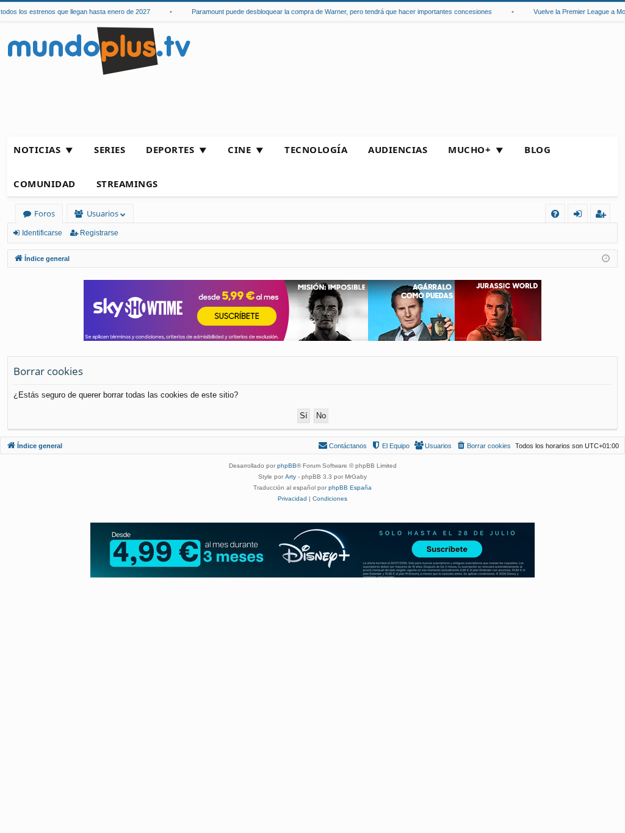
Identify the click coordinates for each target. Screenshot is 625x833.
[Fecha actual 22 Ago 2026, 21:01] (606, 259)
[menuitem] (555, 213)
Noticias (36, 149)
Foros (44, 213)
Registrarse (99, 233)
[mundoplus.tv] (98, 50)
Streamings (127, 183)
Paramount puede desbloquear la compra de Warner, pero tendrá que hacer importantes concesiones (335, 11)
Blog (537, 149)
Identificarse (42, 233)
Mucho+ (469, 149)
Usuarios (102, 213)
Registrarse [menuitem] (603, 215)
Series (109, 149)
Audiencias (397, 149)
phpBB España (350, 487)
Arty (290, 476)
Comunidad (44, 183)
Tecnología (315, 149)
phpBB (287, 465)
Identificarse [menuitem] (580, 215)
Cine (239, 149)
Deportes (170, 149)
